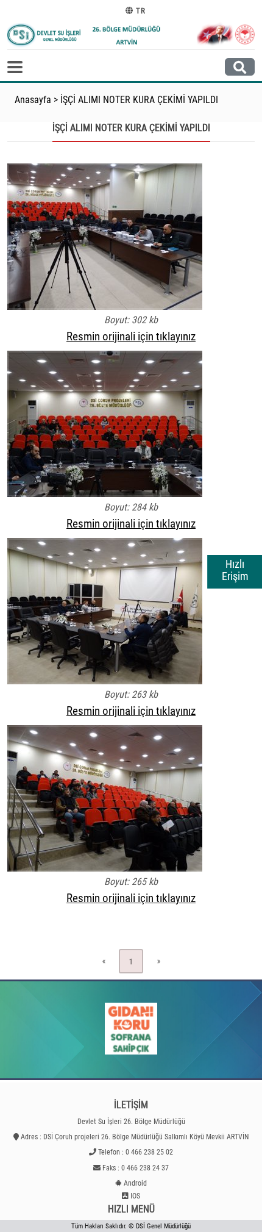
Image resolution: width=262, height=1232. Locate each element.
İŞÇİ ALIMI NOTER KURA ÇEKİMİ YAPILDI (139, 100)
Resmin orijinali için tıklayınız (131, 336)
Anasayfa (33, 100)
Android (135, 1183)
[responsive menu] (15, 67)
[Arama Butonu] (240, 67)
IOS (135, 1196)
